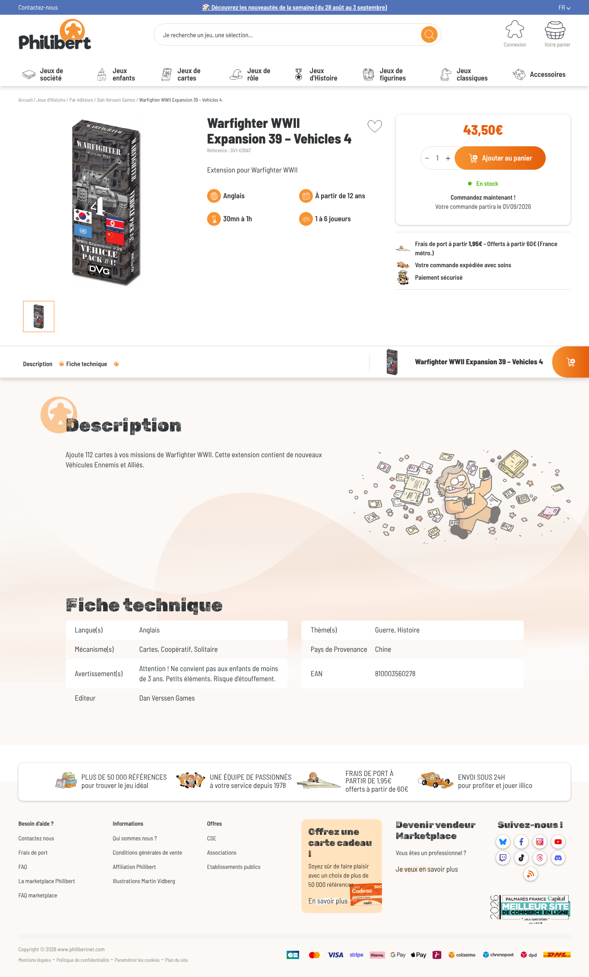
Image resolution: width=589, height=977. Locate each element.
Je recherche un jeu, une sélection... (208, 35)
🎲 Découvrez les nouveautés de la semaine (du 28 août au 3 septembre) (294, 7)
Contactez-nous (38, 7)
